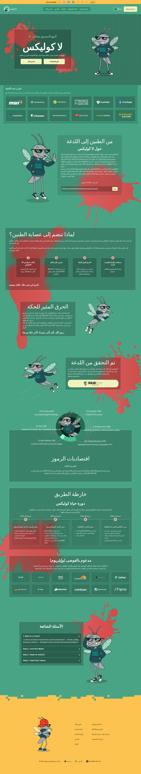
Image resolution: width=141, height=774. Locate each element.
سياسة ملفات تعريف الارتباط (101, 734)
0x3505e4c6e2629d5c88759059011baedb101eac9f (80, 189)
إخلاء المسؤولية (96, 724)
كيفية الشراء (78, 729)
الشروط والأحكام (97, 729)
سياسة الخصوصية (97, 739)
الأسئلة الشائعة (72, 9)
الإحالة (63, 9)
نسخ (115, 189)
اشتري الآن (48, 9)
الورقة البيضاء (83, 9)
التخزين (56, 9)
